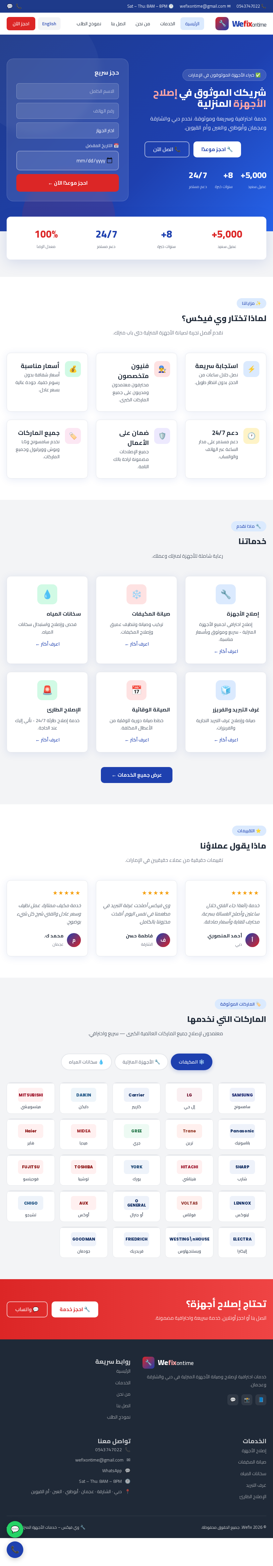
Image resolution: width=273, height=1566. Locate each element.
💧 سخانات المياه (86, 1062)
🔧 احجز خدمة (75, 1309)
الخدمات (167, 23)
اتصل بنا (118, 23)
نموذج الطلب (89, 23)
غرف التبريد (256, 1485)
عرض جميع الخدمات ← (137, 775)
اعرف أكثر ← (226, 651)
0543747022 (108, 1450)
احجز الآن (21, 23)
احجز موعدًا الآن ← (68, 183)
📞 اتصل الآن (167, 149)
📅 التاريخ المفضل (102, 145)
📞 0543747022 (251, 6)
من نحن (143, 23)
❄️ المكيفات (191, 1062)
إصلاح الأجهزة (254, 1450)
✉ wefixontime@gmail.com (205, 6)
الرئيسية (192, 23)
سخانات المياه (253, 1473)
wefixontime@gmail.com (99, 1460)
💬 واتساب (27, 1309)
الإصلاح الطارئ (252, 1496)
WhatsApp (112, 1470)
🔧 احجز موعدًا (217, 149)
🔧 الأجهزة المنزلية (141, 1062)
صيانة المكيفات (252, 1462)
